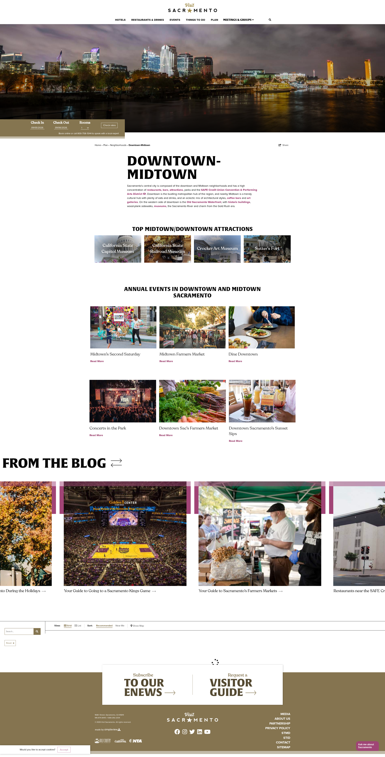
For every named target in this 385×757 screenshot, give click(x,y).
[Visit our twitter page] (192, 732)
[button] (367, 746)
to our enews (144, 687)
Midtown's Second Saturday (115, 354)
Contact (283, 742)
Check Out (61, 122)
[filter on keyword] (37, 631)
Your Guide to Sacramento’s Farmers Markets (238, 590)
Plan (214, 20)
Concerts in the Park (107, 428)
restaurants (154, 190)
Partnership (279, 723)
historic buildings (239, 202)
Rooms (85, 122)
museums (160, 206)
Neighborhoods (119, 145)
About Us (282, 719)
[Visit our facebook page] (177, 732)
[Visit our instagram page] (184, 732)
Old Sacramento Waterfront (204, 202)
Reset (9, 643)
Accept (64, 749)
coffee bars (234, 198)
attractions (176, 190)
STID (286, 738)
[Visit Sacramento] (192, 7)
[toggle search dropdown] (270, 20)
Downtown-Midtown (139, 145)
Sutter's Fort (267, 248)
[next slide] (116, 460)
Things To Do (195, 20)
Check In (37, 122)
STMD (286, 733)
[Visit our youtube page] (207, 732)
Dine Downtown (243, 354)
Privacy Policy (277, 728)
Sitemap (283, 747)
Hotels (120, 20)
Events (175, 20)
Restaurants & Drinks (147, 20)
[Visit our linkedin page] (199, 732)
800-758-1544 (84, 133)
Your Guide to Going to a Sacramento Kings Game (107, 590)
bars (165, 190)
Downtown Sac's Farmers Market (188, 428)
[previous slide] (116, 465)
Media (285, 714)
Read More (97, 361)
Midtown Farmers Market (182, 354)
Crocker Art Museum (217, 248)
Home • (99, 145)
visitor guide (231, 687)
